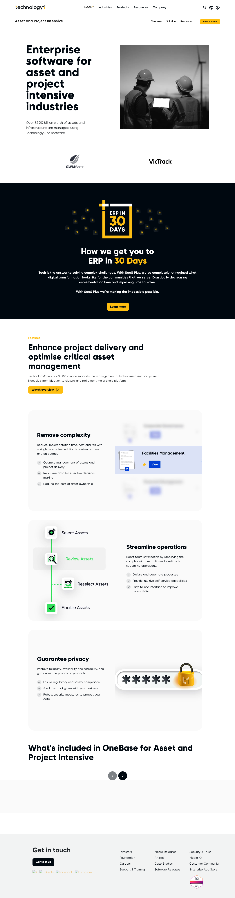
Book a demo (210, 22)
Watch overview (43, 389)
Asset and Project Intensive (39, 21)
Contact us (43, 862)
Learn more (118, 306)
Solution (171, 21)
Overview (156, 21)
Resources (141, 7)
